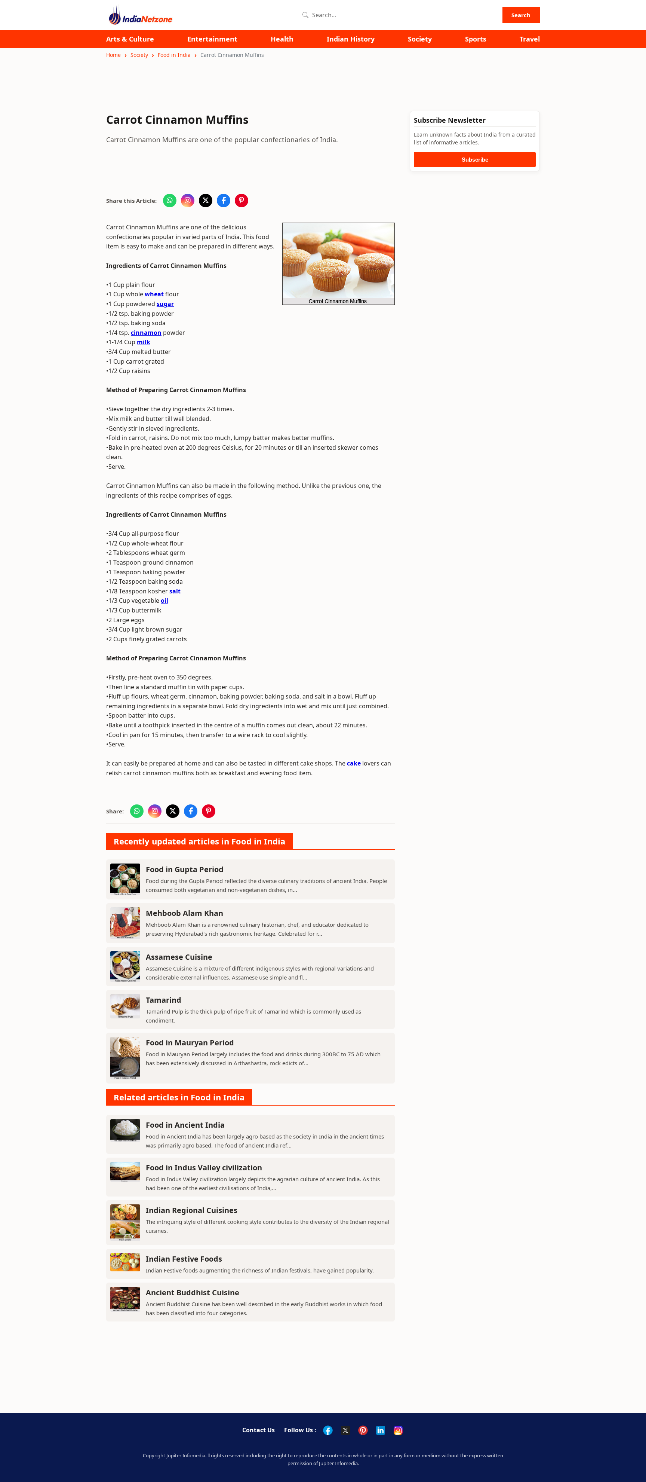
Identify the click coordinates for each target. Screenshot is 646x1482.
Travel (530, 39)
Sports (475, 39)
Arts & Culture (130, 39)
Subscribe (475, 159)
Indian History (351, 39)
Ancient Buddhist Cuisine (192, 1292)
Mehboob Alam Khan (184, 913)
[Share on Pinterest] (241, 200)
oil (164, 600)
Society (420, 39)
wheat (154, 294)
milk (143, 342)
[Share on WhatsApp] (169, 200)
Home (113, 54)
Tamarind (163, 1000)
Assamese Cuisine (179, 957)
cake (354, 763)
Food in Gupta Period (185, 869)
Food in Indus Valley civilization (204, 1167)
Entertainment (212, 39)
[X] (345, 1430)
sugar (165, 304)
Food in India (174, 54)
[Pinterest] (363, 1430)
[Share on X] (205, 200)
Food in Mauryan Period (190, 1043)
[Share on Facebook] (223, 200)
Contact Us (258, 1430)
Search (520, 15)
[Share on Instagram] (187, 200)
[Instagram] (398, 1430)
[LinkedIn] (381, 1430)
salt (175, 591)
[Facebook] (328, 1430)
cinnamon (146, 333)
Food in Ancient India (185, 1125)
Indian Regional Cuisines (191, 1210)
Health (282, 39)
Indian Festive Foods (184, 1259)
